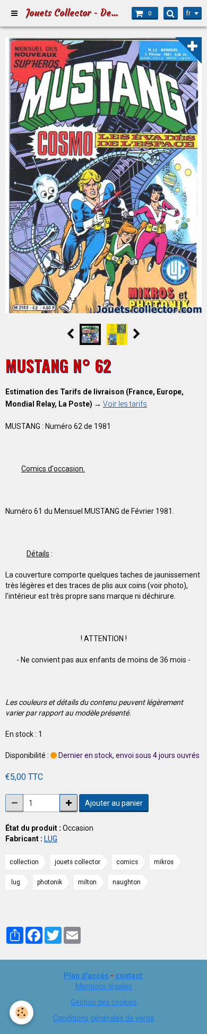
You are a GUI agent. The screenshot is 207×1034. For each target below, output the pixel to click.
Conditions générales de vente (103, 1018)
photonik (49, 882)
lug (15, 882)
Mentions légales (103, 986)
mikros (164, 862)
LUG (50, 838)
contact (128, 975)
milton (87, 882)
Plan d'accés (86, 975)
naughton (127, 882)
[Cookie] (21, 1012)
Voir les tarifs (125, 404)
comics (127, 862)
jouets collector (77, 862)
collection (24, 862)
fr (188, 13)
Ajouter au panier (114, 803)
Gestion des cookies (104, 1002)
